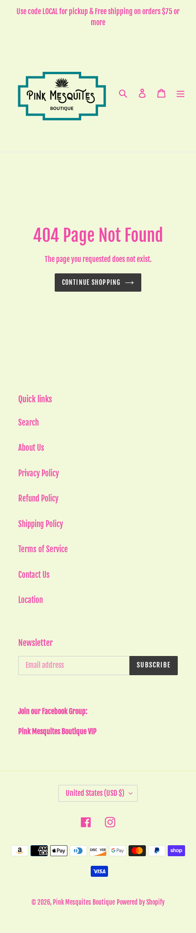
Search (28, 422)
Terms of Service (43, 549)
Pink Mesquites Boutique (84, 902)
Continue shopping (91, 282)
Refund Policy (38, 498)
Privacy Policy (38, 473)
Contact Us (34, 575)
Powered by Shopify (141, 902)
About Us (31, 448)
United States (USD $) (95, 793)
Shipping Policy (40, 524)
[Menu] (180, 93)
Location (30, 600)
